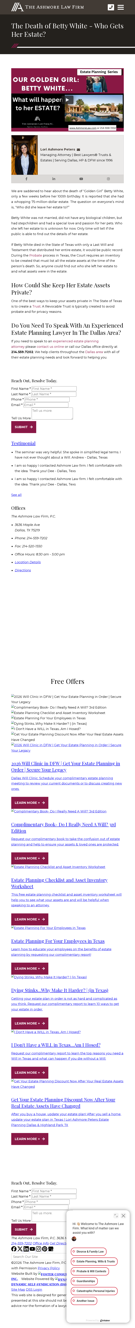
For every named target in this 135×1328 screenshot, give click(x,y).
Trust (36, 306)
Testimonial (23, 443)
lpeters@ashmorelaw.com (79, 149)
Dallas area (94, 352)
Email (16, 405)
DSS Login (34, 1290)
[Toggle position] (116, 1215)
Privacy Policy (49, 1268)
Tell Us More (21, 418)
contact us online (50, 347)
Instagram (108, 179)
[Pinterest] (45, 1250)
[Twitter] (20, 1250)
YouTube (81, 179)
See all (16, 495)
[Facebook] (14, 1250)
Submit (21, 427)
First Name (21, 389)
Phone (17, 399)
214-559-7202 (21, 1243)
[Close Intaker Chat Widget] (123, 1215)
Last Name (20, 394)
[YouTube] (33, 1250)
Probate (35, 255)
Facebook (26, 179)
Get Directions (61, 1243)
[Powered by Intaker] (105, 1321)
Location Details (28, 562)
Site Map (18, 1290)
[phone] (111, 7)
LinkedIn (53, 179)
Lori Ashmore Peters (57, 149)
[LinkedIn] (27, 1250)
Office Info (41, 1243)
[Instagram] (39, 1250)
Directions (23, 570)
